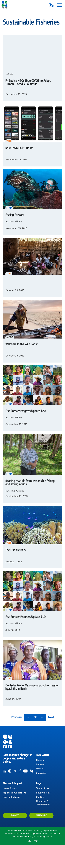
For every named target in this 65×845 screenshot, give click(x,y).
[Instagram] (9, 770)
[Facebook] (20, 770)
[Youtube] (25, 770)
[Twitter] (15, 770)
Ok (30, 841)
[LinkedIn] (4, 770)
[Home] (32, 741)
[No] (61, 835)
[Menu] (60, 5)
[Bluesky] (31, 770)
